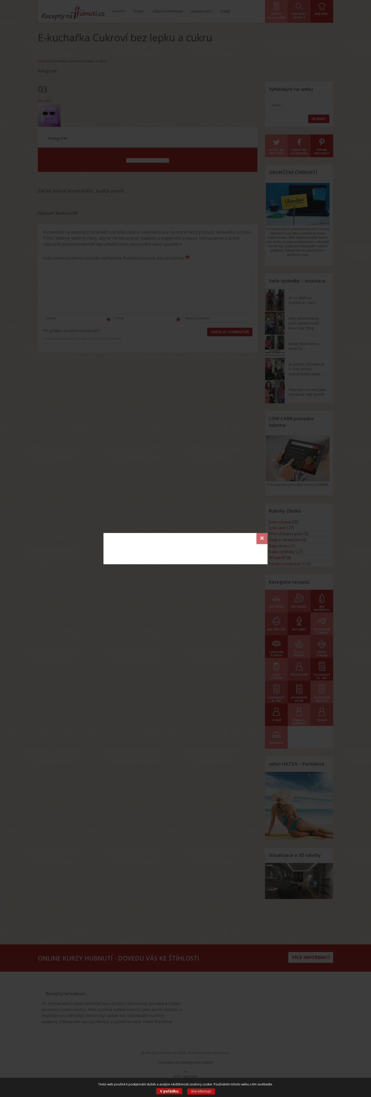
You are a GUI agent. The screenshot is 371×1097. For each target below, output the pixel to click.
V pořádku (169, 1091)
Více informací (201, 1091)
